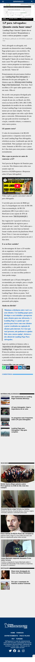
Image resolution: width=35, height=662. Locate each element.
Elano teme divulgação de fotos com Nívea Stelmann (20, 572)
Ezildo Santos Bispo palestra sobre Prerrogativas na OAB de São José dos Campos (14, 485)
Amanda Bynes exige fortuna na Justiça (15, 509)
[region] (17, 660)
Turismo (19, 639)
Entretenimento (11, 636)
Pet (13, 639)
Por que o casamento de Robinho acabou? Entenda (20, 582)
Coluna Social (13, 18)
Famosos (20, 633)
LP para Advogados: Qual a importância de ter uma (21, 408)
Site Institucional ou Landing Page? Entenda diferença (21, 397)
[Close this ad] (33, 656)
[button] (4, 1)
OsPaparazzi (18, 1)
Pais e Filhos (24, 636)
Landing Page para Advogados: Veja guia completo (19, 430)
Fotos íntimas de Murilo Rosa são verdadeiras (17, 534)
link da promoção (20, 216)
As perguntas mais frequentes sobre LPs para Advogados (22, 418)
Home (13, 633)
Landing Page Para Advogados (17, 77)
